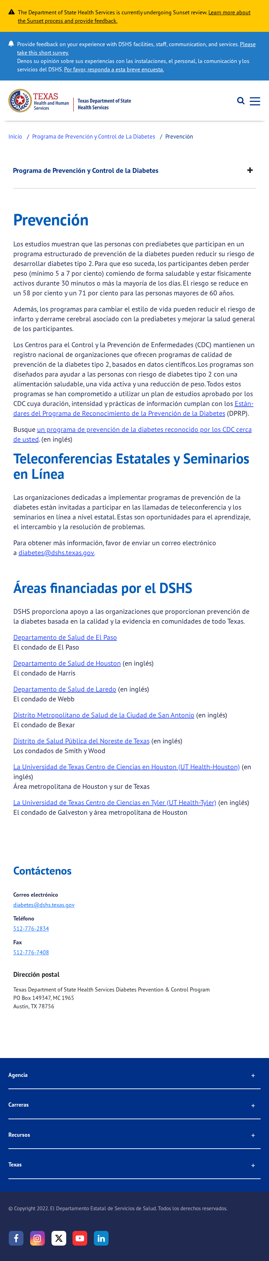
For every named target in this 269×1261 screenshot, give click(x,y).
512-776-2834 (31, 928)
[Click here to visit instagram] (37, 1238)
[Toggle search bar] (238, 101)
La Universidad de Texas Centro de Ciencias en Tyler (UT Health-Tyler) (114, 802)
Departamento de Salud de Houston (67, 663)
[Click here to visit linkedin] (101, 1238)
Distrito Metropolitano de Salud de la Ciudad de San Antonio (103, 714)
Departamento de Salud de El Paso (65, 637)
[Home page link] (69, 100)
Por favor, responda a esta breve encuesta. (114, 69)
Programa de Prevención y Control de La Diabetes (93, 136)
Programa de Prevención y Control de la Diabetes (85, 170)
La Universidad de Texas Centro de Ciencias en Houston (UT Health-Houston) (126, 766)
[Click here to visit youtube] (80, 1238)
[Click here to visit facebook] (16, 1238)
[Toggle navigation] (253, 100)
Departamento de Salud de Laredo (64, 689)
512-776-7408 (31, 952)
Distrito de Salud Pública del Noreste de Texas (81, 740)
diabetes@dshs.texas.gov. (57, 552)
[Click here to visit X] (59, 1238)
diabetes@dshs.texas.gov (44, 904)
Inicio (15, 136)
